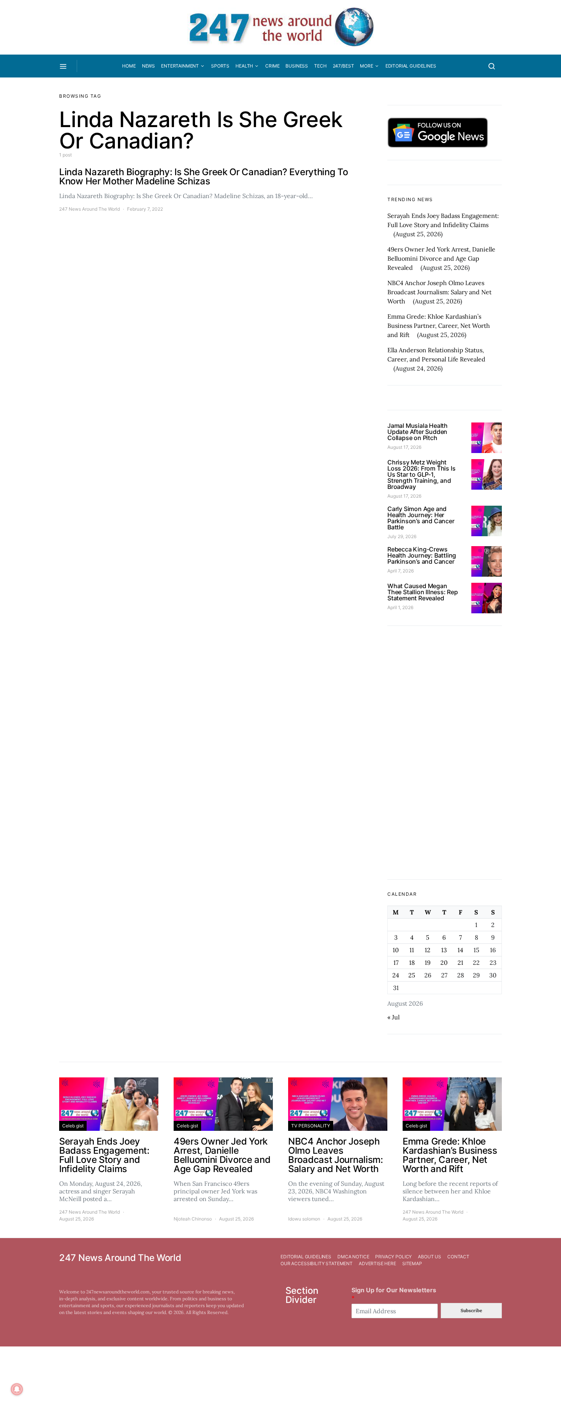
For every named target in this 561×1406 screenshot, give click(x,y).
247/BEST (343, 66)
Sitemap (412, 1263)
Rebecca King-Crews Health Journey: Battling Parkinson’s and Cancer (421, 555)
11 (411, 950)
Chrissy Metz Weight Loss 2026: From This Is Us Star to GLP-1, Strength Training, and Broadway (421, 474)
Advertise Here (377, 1263)
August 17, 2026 (404, 447)
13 (444, 950)
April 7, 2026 (400, 571)
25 (411, 975)
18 (412, 962)
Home (128, 66)
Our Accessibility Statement (316, 1263)
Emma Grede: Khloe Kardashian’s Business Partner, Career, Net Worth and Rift (438, 326)
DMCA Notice (353, 1256)
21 (460, 962)
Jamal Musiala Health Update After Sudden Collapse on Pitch (417, 432)
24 (395, 975)
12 (427, 950)
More (366, 66)
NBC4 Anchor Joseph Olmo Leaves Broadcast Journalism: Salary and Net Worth (439, 292)
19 (427, 962)
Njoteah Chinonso (193, 1219)
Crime (272, 66)
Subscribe (471, 1310)
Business (296, 66)
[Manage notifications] (17, 1389)
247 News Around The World (89, 209)
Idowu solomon (304, 1219)
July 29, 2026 (401, 536)
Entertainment (180, 66)
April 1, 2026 (400, 607)
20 (444, 962)
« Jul (393, 1017)
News (148, 66)
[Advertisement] (444, 752)
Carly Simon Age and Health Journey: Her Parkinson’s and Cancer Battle (421, 518)
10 (396, 950)
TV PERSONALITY (310, 1126)
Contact (458, 1256)
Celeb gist (73, 1126)
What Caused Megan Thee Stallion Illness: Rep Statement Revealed (422, 592)
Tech (320, 66)
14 (460, 950)
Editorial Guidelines (410, 66)
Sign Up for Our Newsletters (393, 1294)
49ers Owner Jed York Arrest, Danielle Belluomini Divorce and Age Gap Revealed (441, 258)
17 (395, 962)
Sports (220, 66)
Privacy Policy (393, 1256)
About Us (429, 1256)
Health (244, 66)
